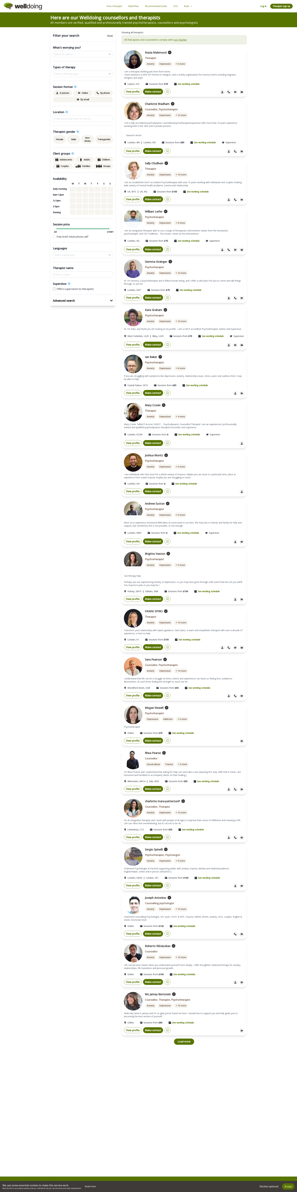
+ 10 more (181, 115)
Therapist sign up (281, 6)
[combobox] (83, 118)
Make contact (153, 91)
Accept (288, 1186)
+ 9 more (180, 860)
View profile (133, 91)
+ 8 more (180, 368)
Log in (263, 6)
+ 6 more (180, 63)
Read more (90, 1186)
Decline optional (268, 1186)
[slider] (55, 229)
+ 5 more (180, 565)
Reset (110, 35)
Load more (184, 1041)
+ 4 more (180, 416)
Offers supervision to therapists (75, 289)
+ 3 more (182, 764)
